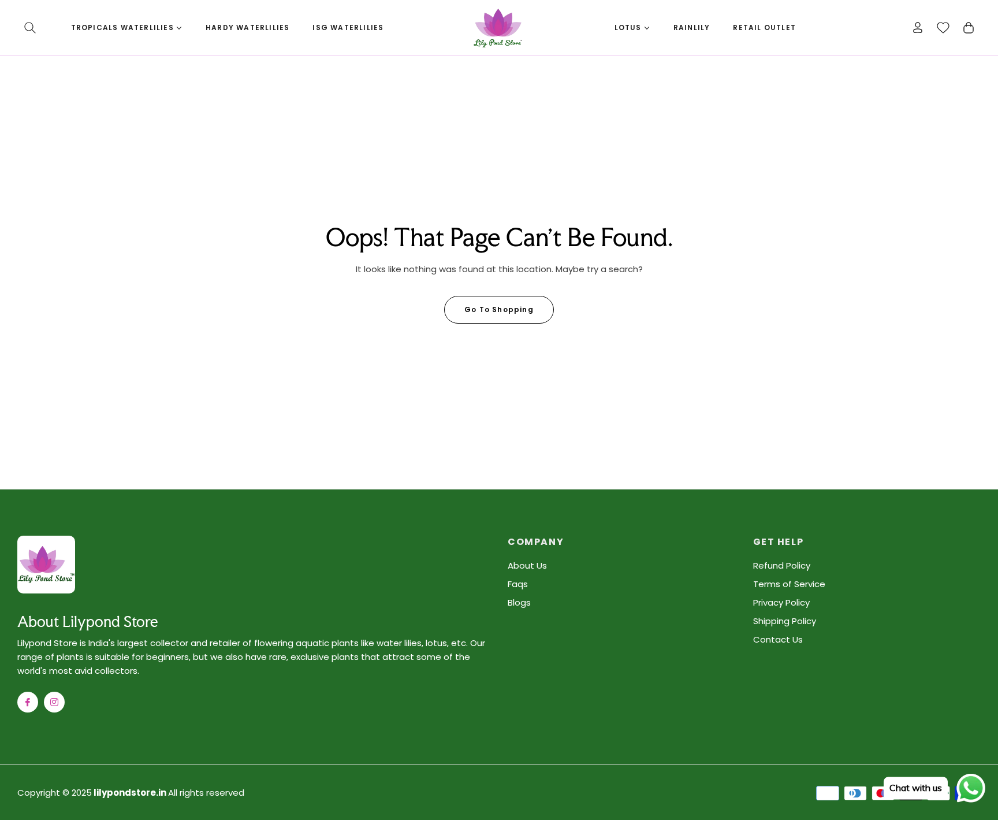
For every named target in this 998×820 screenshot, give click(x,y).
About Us (527, 565)
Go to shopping (499, 309)
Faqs (518, 584)
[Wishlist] (943, 28)
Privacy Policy (781, 602)
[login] (918, 27)
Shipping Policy (784, 621)
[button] (30, 27)
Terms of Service (789, 584)
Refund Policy (781, 565)
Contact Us (778, 639)
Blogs (519, 602)
